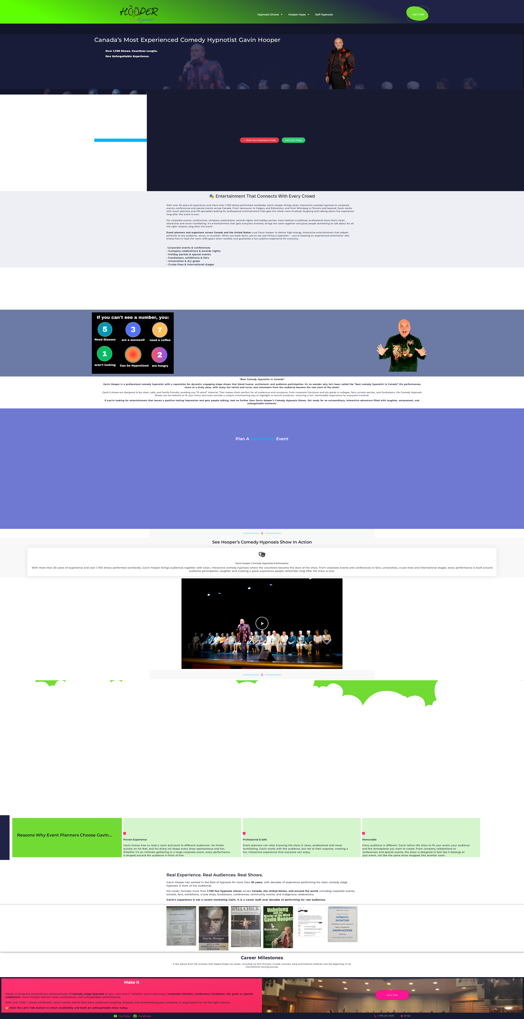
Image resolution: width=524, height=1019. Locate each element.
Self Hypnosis (324, 14)
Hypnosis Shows (268, 14)
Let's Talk (392, 985)
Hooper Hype (297, 14)
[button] (262, 623)
